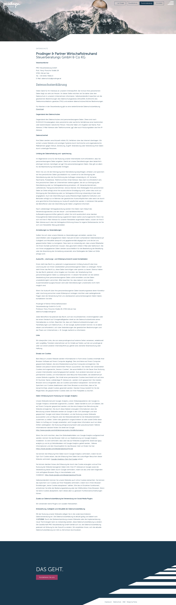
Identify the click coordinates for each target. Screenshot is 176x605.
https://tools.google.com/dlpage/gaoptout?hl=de (54, 449)
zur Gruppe (120, 3)
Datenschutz (117, 602)
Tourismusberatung (146, 3)
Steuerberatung (132, 3)
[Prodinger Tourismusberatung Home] (11, 5)
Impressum (108, 602)
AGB (124, 602)
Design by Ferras (132, 602)
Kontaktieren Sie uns (47, 577)
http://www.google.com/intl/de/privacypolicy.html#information (60, 430)
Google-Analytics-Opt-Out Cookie (64, 459)
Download (40, 109)
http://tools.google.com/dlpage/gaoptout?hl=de (63, 475)
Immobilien (159, 3)
